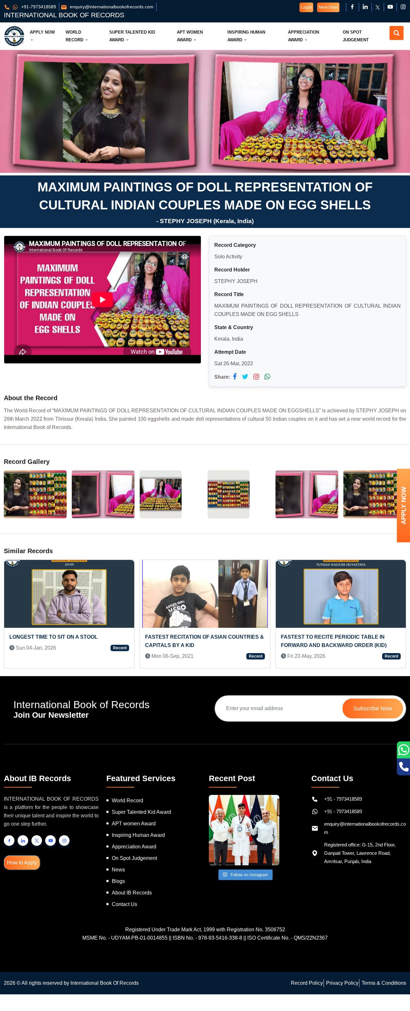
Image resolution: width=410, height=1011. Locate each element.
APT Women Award (190, 36)
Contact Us (124, 904)
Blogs (118, 881)
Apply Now (42, 32)
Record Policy (307, 983)
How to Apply (22, 862)
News (118, 869)
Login (306, 7)
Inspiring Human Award (246, 36)
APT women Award (134, 823)
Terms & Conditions (384, 983)
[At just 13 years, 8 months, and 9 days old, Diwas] (244, 830)
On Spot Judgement (356, 36)
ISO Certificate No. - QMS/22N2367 (287, 938)
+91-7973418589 (38, 6)
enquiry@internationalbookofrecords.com (111, 6)
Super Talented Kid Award (132, 36)
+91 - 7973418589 (343, 799)
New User (328, 7)
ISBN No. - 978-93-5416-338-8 (207, 938)
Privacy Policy (342, 983)
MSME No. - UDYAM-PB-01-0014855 (125, 938)
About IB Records (132, 892)
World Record (75, 36)
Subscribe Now (372, 708)
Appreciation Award (303, 36)
